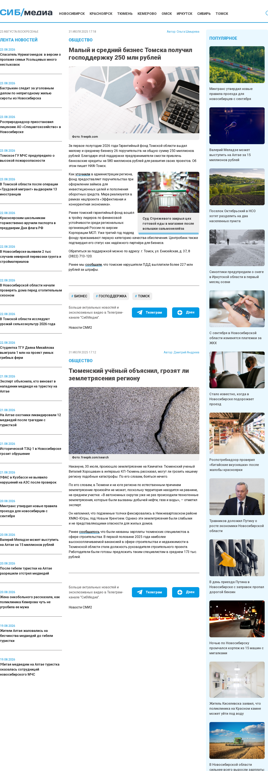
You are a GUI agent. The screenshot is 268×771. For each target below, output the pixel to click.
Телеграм (154, 312)
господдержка (112, 296)
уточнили (82, 174)
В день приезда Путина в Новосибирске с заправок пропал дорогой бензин (236, 587)
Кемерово (147, 14)
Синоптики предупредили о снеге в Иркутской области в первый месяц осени (236, 277)
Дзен (190, 312)
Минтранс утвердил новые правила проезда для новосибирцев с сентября (231, 94)
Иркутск (184, 14)
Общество (81, 39)
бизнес (80, 296)
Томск (222, 14)
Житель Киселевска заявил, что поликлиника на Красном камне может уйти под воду (235, 709)
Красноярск (101, 14)
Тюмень (125, 14)
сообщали (93, 265)
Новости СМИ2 (80, 328)
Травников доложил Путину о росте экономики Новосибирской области (236, 526)
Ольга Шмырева (188, 31)
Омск (167, 14)
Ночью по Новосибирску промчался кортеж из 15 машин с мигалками (236, 648)
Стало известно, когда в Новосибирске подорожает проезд (231, 399)
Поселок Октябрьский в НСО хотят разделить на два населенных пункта (232, 216)
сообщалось (89, 532)
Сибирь (204, 14)
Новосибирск (72, 14)
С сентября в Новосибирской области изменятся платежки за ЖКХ (235, 338)
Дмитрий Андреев (186, 352)
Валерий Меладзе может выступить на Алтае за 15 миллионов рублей (230, 155)
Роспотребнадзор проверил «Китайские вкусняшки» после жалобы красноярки (234, 465)
